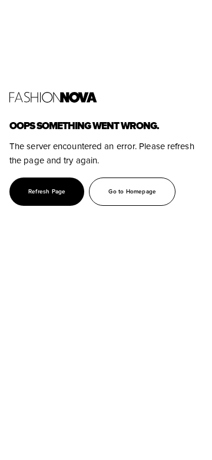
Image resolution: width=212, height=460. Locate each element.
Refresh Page (46, 191)
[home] (106, 97)
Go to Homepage (132, 191)
